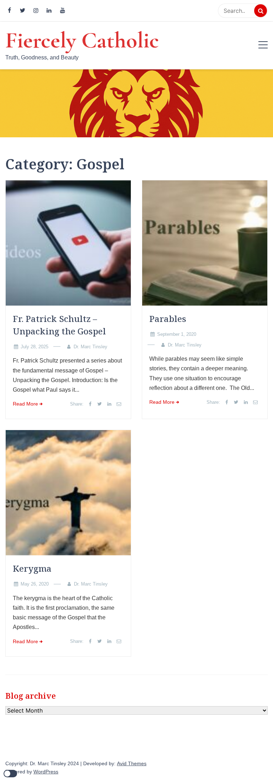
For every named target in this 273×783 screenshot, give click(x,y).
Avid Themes (131, 763)
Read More (25, 404)
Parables (167, 318)
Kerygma (32, 568)
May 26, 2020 (35, 584)
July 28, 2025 (34, 346)
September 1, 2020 (176, 334)
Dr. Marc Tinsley (90, 346)
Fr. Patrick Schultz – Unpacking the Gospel (59, 325)
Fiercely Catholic (82, 40)
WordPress (45, 771)
